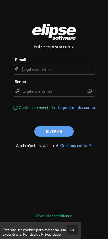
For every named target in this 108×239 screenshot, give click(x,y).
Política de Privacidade (42, 234)
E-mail (20, 59)
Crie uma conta (74, 145)
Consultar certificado (54, 215)
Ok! (72, 230)
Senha (20, 81)
